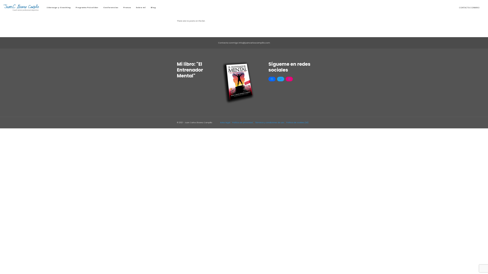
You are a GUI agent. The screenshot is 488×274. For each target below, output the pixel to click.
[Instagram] (289, 79)
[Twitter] (280, 79)
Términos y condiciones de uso (269, 122)
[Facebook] (272, 79)
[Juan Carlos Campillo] (21, 7)
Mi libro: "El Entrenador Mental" (190, 70)
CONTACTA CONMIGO (469, 7)
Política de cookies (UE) (297, 122)
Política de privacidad (242, 122)
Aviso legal (225, 122)
